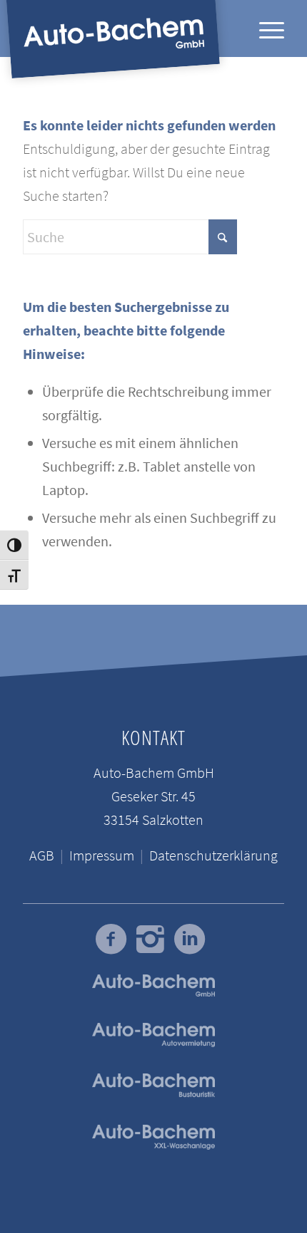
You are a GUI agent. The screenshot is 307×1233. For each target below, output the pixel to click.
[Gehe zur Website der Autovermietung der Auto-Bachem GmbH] (153, 1035)
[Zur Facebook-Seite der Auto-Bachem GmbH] (111, 939)
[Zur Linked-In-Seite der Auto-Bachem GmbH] (189, 939)
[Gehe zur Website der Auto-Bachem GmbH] (153, 985)
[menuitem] (264, 28)
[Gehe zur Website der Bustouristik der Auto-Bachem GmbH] (153, 1085)
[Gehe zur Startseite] (153, 1137)
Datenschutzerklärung (213, 855)
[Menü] (264, 28)
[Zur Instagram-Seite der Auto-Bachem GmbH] (150, 939)
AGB (41, 855)
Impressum (101, 855)
